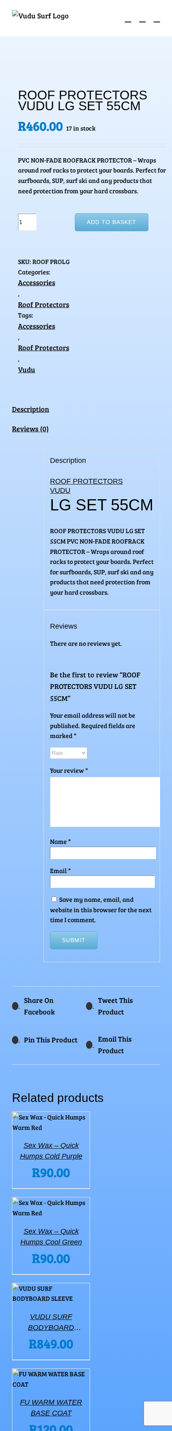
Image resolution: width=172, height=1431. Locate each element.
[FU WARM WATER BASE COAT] (51, 1379)
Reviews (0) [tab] (30, 428)
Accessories (36, 282)
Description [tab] (30, 409)
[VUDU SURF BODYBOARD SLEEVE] (51, 1293)
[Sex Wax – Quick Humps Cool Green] (51, 1207)
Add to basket (111, 222)
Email (60, 870)
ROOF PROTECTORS (86, 481)
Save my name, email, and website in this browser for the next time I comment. (101, 909)
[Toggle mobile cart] (128, 18)
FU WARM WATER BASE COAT (51, 1407)
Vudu (26, 369)
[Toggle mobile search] (142, 18)
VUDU (60, 490)
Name (60, 841)
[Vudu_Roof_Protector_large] (86, 64)
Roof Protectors (43, 304)
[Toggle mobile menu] (157, 18)
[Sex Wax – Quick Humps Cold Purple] (51, 1122)
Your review (69, 770)
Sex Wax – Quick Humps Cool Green (51, 1236)
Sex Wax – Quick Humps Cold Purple (51, 1150)
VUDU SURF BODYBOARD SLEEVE (51, 1323)
